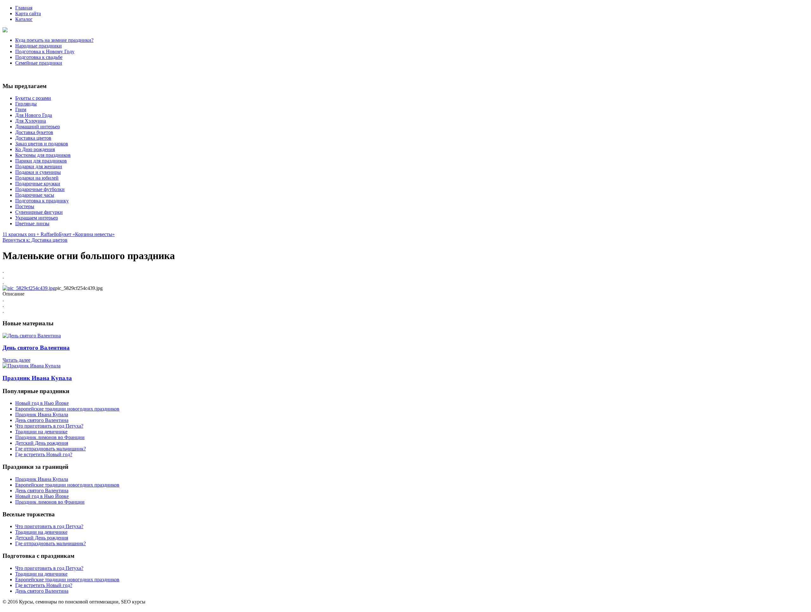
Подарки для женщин (38, 166)
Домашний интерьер (37, 126)
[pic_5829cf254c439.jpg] (29, 288)
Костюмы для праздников (43, 155)
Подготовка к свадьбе (38, 57)
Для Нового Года (33, 115)
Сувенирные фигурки (39, 212)
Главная (23, 7)
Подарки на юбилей (37, 178)
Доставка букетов (34, 132)
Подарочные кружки (37, 183)
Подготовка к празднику (42, 200)
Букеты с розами (33, 98)
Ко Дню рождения (35, 149)
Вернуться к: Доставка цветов (35, 240)
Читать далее (16, 360)
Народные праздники (38, 45)
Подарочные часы (34, 195)
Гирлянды (26, 103)
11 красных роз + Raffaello (31, 234)
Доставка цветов (33, 138)
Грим (20, 109)
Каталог (24, 19)
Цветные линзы (32, 223)
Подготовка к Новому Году (44, 51)
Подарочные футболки (40, 189)
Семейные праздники (38, 63)
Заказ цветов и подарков (41, 143)
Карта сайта (28, 13)
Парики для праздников (41, 160)
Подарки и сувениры (38, 172)
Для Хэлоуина (30, 121)
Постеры (24, 206)
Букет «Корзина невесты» (87, 234)
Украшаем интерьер (36, 217)
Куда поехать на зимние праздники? (54, 40)
